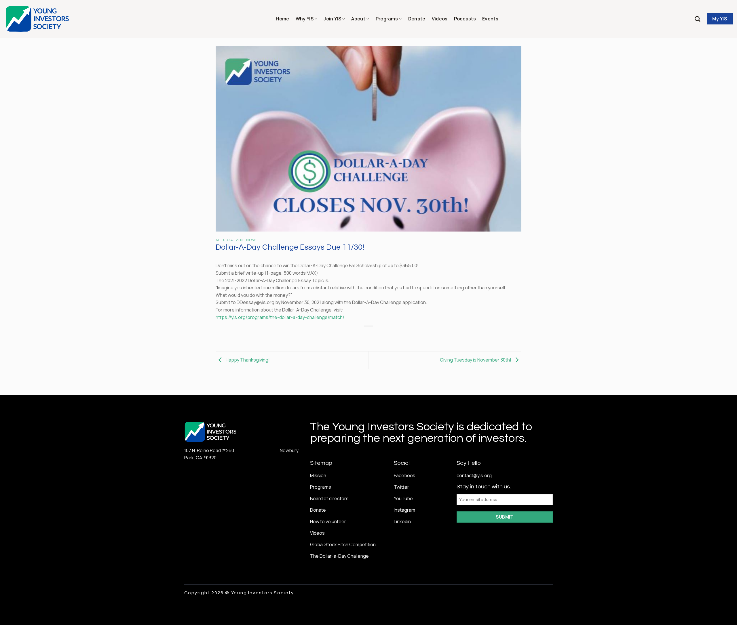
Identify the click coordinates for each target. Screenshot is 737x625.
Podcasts (465, 19)
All (219, 240)
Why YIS (305, 19)
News (251, 240)
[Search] (697, 19)
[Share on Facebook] (348, 336)
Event (239, 240)
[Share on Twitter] (358, 336)
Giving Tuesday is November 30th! (476, 360)
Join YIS (332, 19)
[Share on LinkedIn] (389, 336)
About (358, 19)
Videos (440, 19)
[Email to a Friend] (368, 336)
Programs (387, 19)
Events (490, 19)
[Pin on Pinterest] (379, 336)
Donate (417, 19)
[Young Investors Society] (37, 19)
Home (282, 19)
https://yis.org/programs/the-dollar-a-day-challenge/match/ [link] (280, 317)
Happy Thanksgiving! (247, 360)
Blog (227, 240)
